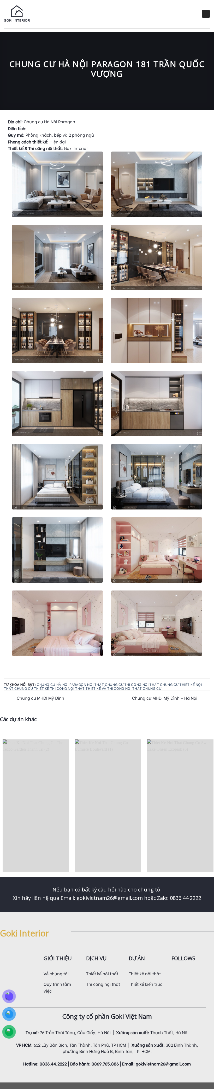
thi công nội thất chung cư (151, 684)
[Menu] (190, 14)
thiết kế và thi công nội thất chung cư (123, 688)
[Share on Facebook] (7, 675)
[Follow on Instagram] (181, 972)
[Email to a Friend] (13, 675)
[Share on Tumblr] (26, 675)
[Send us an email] (194, 972)
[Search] (206, 14)
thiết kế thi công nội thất (59, 688)
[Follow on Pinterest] (200, 972)
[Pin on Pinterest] (20, 675)
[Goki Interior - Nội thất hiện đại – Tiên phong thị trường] (17, 14)
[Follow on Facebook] (175, 972)
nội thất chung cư (105, 684)
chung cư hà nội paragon (61, 684)
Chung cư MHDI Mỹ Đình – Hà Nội (165, 698)
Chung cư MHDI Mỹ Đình (40, 698)
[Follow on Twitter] (187, 972)
